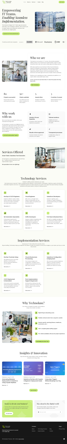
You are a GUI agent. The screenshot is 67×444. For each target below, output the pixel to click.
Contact (51, 431)
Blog (42, 2)
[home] (6, 2)
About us (28, 2)
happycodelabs (21, 438)
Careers (39, 2)
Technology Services (42, 428)
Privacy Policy (62, 428)
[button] (34, 2)
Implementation (41, 431)
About (33, 428)
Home (25, 2)
